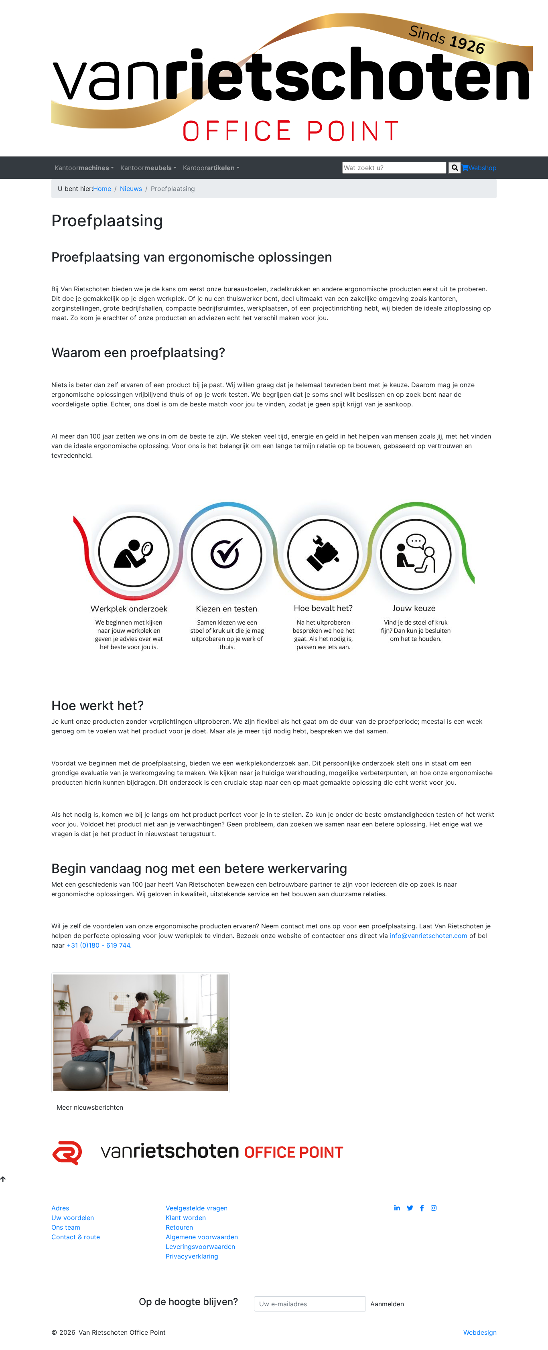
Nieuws (131, 189)
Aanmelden (387, 1304)
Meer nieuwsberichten (90, 1107)
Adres (60, 1208)
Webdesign (480, 1332)
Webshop (483, 168)
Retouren (179, 1227)
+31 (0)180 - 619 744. (99, 945)
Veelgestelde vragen (196, 1208)
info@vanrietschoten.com (428, 936)
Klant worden (186, 1218)
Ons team (65, 1227)
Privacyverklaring (192, 1256)
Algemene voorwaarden (202, 1237)
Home (102, 189)
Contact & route (75, 1237)
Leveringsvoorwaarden (200, 1246)
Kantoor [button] (82, 168)
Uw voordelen (72, 1218)
